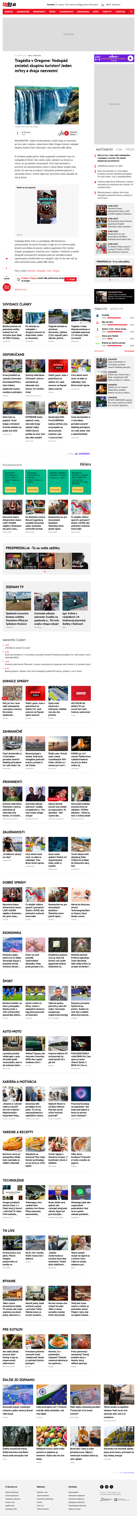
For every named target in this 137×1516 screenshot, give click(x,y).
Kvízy (96, 11)
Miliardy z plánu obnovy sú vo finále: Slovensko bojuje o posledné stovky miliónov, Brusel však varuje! (12, 960)
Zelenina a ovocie (9, 1366)
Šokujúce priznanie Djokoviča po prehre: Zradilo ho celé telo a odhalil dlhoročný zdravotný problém (80, 1009)
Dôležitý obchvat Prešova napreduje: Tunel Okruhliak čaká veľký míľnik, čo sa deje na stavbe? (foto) (81, 960)
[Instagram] (106, 1487)
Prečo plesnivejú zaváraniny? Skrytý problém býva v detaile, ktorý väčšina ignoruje (80, 1357)
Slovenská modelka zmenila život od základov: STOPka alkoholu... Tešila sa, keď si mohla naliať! (80, 809)
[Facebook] (102, 1487)
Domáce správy (16, 681)
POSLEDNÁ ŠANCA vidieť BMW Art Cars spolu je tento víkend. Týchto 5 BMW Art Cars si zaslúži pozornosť (81, 1059)
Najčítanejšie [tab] (104, 149)
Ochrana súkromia (11, 1495)
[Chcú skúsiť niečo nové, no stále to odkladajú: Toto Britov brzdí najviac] (35, 844)
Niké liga (29, 1018)
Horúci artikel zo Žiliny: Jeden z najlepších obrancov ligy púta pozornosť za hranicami (35, 1009)
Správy (28, 1217)
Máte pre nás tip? (74, 1509)
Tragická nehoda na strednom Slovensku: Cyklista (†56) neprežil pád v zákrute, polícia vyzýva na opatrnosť (58, 332)
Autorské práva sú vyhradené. (110, 1494)
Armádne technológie (55, 1217)
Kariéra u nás (10, 1502)
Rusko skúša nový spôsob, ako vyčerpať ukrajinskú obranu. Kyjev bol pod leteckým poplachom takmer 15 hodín (57, 1208)
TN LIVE (9, 1230)
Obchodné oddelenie (76, 1499)
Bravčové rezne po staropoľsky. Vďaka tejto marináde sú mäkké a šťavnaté (11, 1158)
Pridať (72, 279)
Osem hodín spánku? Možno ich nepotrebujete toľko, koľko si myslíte (57, 860)
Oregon (56, 270)
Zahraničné (23, 11)
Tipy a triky (6, 1068)
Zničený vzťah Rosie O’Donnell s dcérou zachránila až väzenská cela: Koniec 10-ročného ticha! (48, 664)
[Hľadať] (131, 11)
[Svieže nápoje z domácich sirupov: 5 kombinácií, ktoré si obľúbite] (58, 1144)
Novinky (28, 1065)
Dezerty (73, 1166)
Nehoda (31, 270)
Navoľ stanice (99, 351)
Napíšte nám (9, 1505)
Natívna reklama (43, 1509)
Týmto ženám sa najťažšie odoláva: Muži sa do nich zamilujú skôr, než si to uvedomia (120, 297)
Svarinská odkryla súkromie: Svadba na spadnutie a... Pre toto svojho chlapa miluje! (46, 619)
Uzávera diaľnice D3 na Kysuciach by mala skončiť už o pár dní (58, 1058)
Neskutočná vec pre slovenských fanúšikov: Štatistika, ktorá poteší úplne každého (57, 523)
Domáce (9, 11)
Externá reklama (43, 1495)
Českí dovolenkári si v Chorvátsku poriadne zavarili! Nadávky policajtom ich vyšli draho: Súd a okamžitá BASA (48, 656)
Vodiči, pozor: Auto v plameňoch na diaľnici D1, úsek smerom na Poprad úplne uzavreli (35, 709)
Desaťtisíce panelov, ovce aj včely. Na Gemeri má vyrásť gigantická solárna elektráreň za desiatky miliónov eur (58, 960)
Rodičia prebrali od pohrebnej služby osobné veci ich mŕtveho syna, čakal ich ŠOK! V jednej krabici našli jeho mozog (12, 332)
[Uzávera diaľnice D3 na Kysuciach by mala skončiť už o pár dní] (58, 1043)
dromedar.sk (30, 768)
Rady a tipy (52, 1166)
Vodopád (41, 270)
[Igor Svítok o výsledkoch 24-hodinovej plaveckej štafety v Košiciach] (75, 601)
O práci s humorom (9, 1119)
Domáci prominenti (32, 819)
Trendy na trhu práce (33, 1119)
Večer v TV (116, 309)
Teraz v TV (100, 309)
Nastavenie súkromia (12, 1499)
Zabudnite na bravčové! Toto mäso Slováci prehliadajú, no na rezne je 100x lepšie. (35, 1160)
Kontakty (72, 1486)
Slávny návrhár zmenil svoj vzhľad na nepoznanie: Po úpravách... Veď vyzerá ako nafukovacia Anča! (57, 809)
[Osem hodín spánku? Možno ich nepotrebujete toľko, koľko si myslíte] (58, 844)
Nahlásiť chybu (21, 289)
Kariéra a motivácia (19, 1081)
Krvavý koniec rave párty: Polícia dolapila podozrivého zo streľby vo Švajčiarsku (12, 1258)
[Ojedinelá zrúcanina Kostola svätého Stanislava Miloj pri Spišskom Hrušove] (18, 601)
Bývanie (9, 1281)
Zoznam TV (15, 587)
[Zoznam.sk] (107, 1500)
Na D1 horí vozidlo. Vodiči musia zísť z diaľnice (35, 1255)
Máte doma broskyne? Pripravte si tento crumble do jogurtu (80, 1158)
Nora (81, 4)
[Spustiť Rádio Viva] (114, 56)
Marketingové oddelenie (77, 1505)
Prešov (73, 715)
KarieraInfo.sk (76, 1119)
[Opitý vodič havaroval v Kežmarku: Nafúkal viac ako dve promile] (58, 693)
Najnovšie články (14, 640)
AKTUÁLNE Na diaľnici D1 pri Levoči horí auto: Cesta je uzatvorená (80, 707)
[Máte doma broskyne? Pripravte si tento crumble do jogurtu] (81, 1144)
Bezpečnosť (75, 1217)
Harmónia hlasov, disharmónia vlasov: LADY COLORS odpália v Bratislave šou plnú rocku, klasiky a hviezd (12, 523)
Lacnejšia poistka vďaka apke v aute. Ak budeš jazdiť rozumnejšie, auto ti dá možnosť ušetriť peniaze (12, 1059)
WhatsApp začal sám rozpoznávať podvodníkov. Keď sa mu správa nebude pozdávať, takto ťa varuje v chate (81, 1208)
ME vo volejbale (53, 1018)
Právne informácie (11, 1492)
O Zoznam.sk (11, 1486)
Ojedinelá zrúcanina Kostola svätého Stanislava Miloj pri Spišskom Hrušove (17, 619)
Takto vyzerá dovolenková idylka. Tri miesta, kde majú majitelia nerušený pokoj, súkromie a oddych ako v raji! (12, 1309)
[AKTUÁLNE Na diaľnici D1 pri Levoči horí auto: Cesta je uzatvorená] (81, 693)
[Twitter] (111, 1487)
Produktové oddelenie (76, 1495)
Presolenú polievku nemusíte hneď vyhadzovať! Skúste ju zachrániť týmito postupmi (35, 1357)
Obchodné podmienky (45, 1499)
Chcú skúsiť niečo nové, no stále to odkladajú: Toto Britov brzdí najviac (35, 858)
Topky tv (107, 11)
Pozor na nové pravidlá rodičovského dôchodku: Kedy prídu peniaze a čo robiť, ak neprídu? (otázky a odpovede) (35, 960)
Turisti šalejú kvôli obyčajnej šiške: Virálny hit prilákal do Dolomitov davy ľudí (80, 860)
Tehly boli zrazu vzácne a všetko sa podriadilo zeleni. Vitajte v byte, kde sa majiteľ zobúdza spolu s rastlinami (80, 1309)
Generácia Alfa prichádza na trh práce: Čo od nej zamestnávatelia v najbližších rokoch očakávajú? (34, 1109)
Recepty (28, 1366)
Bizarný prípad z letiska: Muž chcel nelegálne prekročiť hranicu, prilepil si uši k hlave (43, 671)
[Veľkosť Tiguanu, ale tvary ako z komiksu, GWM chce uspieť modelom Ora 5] (35, 1043)
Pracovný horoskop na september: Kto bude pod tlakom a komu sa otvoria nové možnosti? (80, 1109)
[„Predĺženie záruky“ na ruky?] (12, 844)
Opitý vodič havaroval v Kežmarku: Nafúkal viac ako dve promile (57, 709)
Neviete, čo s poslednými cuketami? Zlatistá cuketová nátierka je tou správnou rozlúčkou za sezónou (58, 1357)
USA (49, 270)
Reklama (41, 1486)
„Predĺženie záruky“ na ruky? (17, 647)
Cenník (39, 1502)
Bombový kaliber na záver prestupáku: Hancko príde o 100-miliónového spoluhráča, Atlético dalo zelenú (12, 1009)
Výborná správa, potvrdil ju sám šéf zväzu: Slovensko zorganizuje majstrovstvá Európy (58, 1009)
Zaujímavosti (66, 11)
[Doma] (97, 336)
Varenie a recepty (18, 1132)
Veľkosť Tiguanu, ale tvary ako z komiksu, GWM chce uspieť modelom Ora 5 (35, 1058)
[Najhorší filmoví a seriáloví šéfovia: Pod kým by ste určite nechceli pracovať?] (58, 1094)
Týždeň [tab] (129, 149)
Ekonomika (83, 11)
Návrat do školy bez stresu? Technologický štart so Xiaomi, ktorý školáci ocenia (80, 910)
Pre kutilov (13, 1329)
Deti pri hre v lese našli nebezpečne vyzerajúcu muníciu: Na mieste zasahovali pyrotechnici (12, 709)
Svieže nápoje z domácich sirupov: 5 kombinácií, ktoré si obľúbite (58, 1158)
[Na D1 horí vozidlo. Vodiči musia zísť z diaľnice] (35, 1242)
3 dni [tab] (119, 149)
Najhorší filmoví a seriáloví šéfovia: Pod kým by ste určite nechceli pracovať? (56, 1109)
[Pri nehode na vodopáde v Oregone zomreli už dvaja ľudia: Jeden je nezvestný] (35, 316)
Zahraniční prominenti (10, 819)
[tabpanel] (114, 176)
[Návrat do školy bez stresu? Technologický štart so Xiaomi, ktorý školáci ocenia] (81, 894)
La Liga (5, 1018)
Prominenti (39, 11)
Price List (40, 1505)
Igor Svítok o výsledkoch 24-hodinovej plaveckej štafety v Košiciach (73, 619)
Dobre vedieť (7, 532)
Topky (30, 55)
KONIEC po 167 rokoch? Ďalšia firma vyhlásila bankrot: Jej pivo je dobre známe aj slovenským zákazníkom (81, 759)
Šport (52, 11)
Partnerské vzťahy (115, 292)
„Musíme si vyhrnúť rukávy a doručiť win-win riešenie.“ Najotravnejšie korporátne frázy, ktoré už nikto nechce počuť (12, 1109)
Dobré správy (14, 882)
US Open (74, 1018)
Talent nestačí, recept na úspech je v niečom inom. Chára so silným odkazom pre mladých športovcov (80, 1258)
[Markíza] (97, 316)
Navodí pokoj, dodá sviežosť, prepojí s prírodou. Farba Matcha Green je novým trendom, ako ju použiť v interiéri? (35, 1309)
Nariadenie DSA (11, 1509)
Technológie (13, 1180)
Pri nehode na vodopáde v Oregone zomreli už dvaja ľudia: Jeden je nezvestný (35, 332)
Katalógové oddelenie (76, 1502)
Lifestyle (120, 11)
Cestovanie (9, 627)
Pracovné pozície (12, 465)
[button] (66, 133)
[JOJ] (97, 322)
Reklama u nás (42, 1492)
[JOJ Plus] (97, 343)
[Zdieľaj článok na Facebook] (7, 268)
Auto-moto (12, 1031)
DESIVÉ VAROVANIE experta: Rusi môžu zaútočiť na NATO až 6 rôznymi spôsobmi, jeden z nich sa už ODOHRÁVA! (120, 403)
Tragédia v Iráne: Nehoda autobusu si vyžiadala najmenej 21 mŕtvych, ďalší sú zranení (80, 332)
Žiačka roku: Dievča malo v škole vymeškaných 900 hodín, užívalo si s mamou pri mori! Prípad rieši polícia (57, 759)
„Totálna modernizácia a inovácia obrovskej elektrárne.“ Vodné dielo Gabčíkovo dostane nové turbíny (57, 1258)
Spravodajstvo (73, 1492)
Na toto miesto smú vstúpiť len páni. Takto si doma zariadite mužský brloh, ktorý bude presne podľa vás (57, 1309)
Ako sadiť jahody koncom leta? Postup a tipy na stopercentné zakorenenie (10, 1357)
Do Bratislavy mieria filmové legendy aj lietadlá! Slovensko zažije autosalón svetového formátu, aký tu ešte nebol (35, 523)
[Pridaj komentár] (7, 259)
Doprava (51, 1065)
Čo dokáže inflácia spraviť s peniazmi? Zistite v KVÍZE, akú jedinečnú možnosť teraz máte (80, 523)
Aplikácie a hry (8, 1217)
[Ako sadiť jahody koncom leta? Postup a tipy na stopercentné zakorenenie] (12, 1341)
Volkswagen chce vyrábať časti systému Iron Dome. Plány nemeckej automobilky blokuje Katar (35, 1208)
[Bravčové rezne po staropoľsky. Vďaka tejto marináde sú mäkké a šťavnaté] (12, 1144)
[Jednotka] (97, 329)
